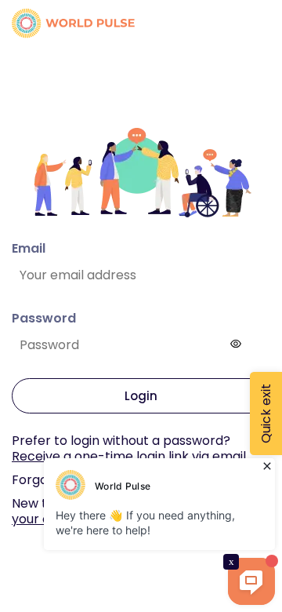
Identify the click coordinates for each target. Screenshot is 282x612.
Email (28, 248)
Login (141, 396)
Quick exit (266, 413)
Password (44, 318)
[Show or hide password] (235, 343)
